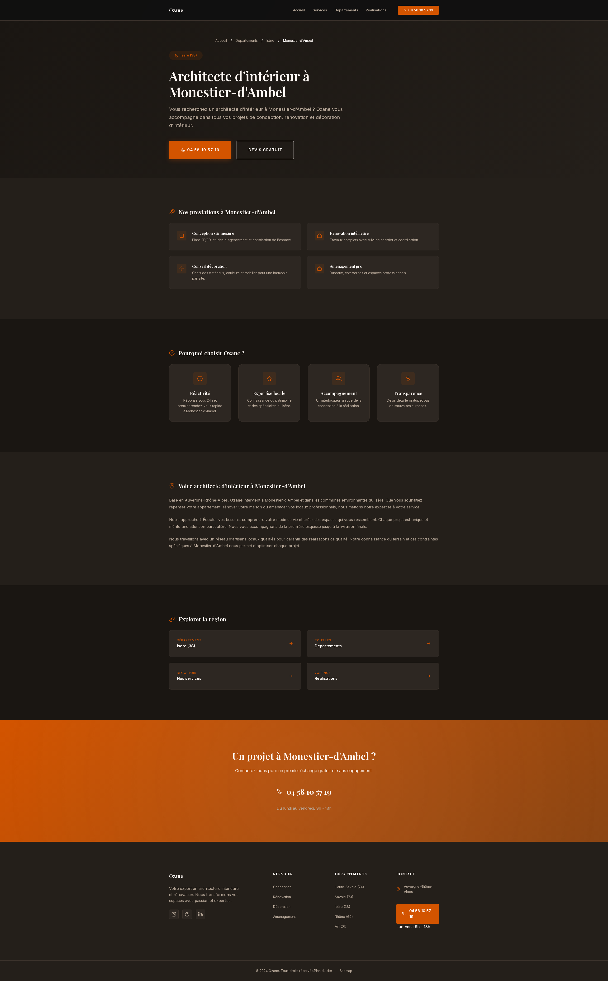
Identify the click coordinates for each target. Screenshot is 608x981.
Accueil (299, 10)
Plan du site (323, 971)
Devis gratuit (265, 149)
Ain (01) (341, 926)
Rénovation (282, 897)
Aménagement (284, 917)
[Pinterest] (187, 914)
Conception (282, 887)
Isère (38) (342, 907)
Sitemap (346, 971)
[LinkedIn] (200, 914)
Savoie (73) (344, 897)
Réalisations (376, 10)
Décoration (281, 907)
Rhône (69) (344, 917)
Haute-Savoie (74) (349, 887)
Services (320, 10)
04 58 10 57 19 (420, 10)
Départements (346, 10)
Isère (270, 40)
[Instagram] (174, 914)
